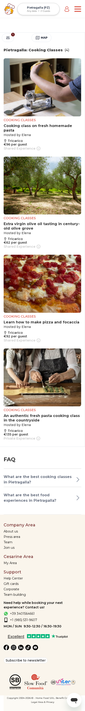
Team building (15, 595)
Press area (12, 537)
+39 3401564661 (22, 614)
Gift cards (11, 584)
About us (11, 531)
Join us (9, 548)
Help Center (13, 578)
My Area (10, 563)
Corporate (11, 589)
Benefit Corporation (67, 698)
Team (8, 542)
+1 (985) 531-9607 (23, 620)
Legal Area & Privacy (42, 702)
